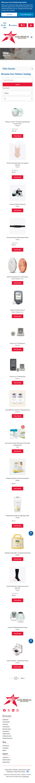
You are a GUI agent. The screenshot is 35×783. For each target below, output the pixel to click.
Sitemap (15, 769)
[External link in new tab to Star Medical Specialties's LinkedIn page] (13, 710)
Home (4, 55)
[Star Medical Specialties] (15, 37)
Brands (4, 750)
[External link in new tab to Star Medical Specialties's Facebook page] (4, 710)
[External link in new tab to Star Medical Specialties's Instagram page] (17, 710)
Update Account (7, 736)
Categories (5, 748)
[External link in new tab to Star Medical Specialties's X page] (9, 710)
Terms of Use (21, 769)
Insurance (5, 724)
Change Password (7, 738)
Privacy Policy (8, 769)
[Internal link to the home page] (18, 700)
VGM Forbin (25, 776)
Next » (23, 678)
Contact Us (6, 757)
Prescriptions (6, 726)
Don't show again (26, 14)
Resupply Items (7, 729)
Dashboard (5, 719)
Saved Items (6, 731)
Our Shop (9, 14)
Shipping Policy (7, 759)
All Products (6, 745)
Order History (6, 721)
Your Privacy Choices (19, 771)
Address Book (6, 733)
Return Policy (6, 762)
